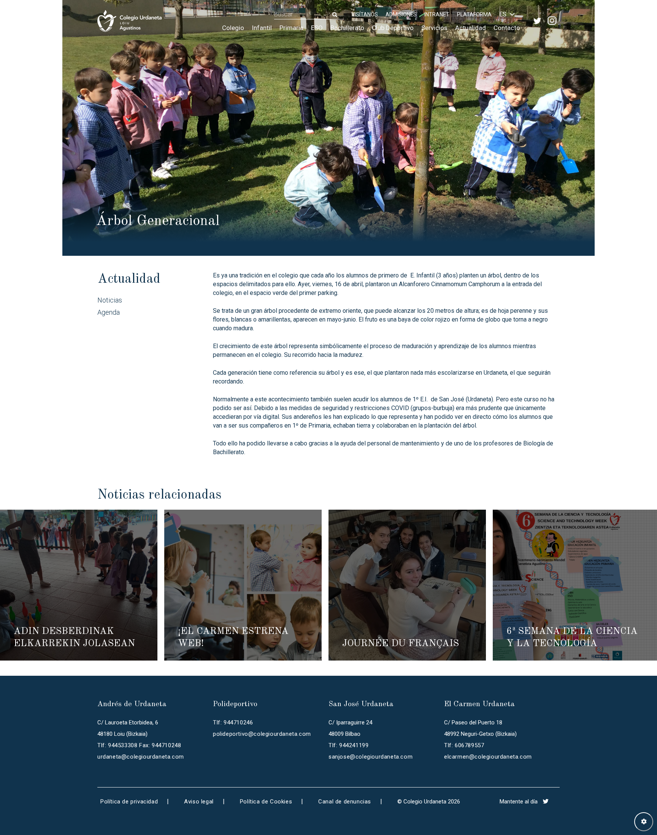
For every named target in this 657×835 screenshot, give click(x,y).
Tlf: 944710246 (233, 722)
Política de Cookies (266, 801)
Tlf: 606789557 (464, 745)
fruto (371, 319)
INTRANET (436, 14)
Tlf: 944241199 (348, 745)
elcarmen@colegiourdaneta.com (488, 756)
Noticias (109, 300)
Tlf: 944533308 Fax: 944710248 (139, 745)
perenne (521, 310)
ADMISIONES (401, 14)
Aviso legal (199, 801)
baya (404, 319)
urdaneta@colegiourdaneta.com (140, 756)
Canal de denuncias (344, 801)
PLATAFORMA (474, 14)
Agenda (108, 312)
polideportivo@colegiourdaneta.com (262, 733)
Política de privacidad (129, 801)
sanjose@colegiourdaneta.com (370, 756)
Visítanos (364, 14)
